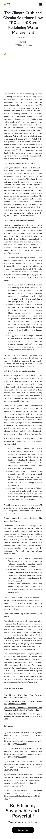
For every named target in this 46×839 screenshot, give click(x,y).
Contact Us (23, 830)
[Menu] (40, 4)
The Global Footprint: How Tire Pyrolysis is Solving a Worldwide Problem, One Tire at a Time (23, 716)
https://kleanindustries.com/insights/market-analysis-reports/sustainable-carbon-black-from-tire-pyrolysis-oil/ (22, 783)
